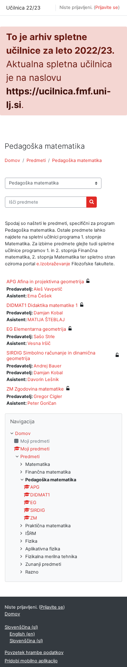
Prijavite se (106, 7)
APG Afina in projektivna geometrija (45, 281)
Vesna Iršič (39, 343)
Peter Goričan (41, 403)
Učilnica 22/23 (23, 8)
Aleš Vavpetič (48, 289)
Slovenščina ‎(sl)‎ (21, 627)
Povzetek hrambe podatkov (34, 652)
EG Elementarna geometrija (36, 329)
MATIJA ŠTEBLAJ (46, 319)
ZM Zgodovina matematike (35, 389)
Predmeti (36, 160)
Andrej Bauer (47, 366)
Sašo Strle (44, 336)
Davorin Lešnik (43, 379)
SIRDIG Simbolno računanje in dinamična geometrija (50, 355)
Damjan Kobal (48, 313)
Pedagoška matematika (77, 160)
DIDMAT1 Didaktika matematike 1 (42, 305)
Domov (12, 160)
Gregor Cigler (48, 396)
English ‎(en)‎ (22, 634)
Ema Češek (39, 296)
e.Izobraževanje (53, 264)
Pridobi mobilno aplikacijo (31, 661)
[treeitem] (63, 503)
